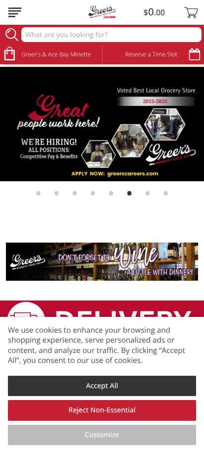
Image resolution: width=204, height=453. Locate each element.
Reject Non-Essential (101, 410)
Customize (102, 435)
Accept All (102, 386)
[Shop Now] (15, 12)
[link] (102, 124)
